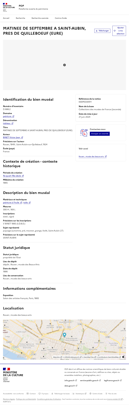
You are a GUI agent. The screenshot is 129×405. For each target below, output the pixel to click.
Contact (33, 394)
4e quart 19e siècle (12, 175)
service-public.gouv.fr (89, 380)
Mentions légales (9, 399)
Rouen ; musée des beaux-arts (91, 156)
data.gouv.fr (69, 386)
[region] (64, 340)
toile (25, 202)
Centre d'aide (61, 18)
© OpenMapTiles (88, 357)
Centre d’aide (97, 394)
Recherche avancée (40, 18)
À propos (45, 394)
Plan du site (112, 394)
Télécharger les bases (62, 394)
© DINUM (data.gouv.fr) (71, 357)
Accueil (6, 18)
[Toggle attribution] (123, 356)
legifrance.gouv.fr (111, 380)
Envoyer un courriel (99, 133)
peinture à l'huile (11, 202)
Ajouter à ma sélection (120, 30)
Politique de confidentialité (26, 399)
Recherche (20, 18)
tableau (6, 123)
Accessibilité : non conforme (13, 394)
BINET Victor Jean (11, 137)
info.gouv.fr (69, 380)
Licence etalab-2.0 (113, 399)
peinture (7, 116)
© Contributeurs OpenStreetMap (108, 357)
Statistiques (80, 394)
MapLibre (56, 357)
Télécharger (104, 30)
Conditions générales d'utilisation (49, 399)
